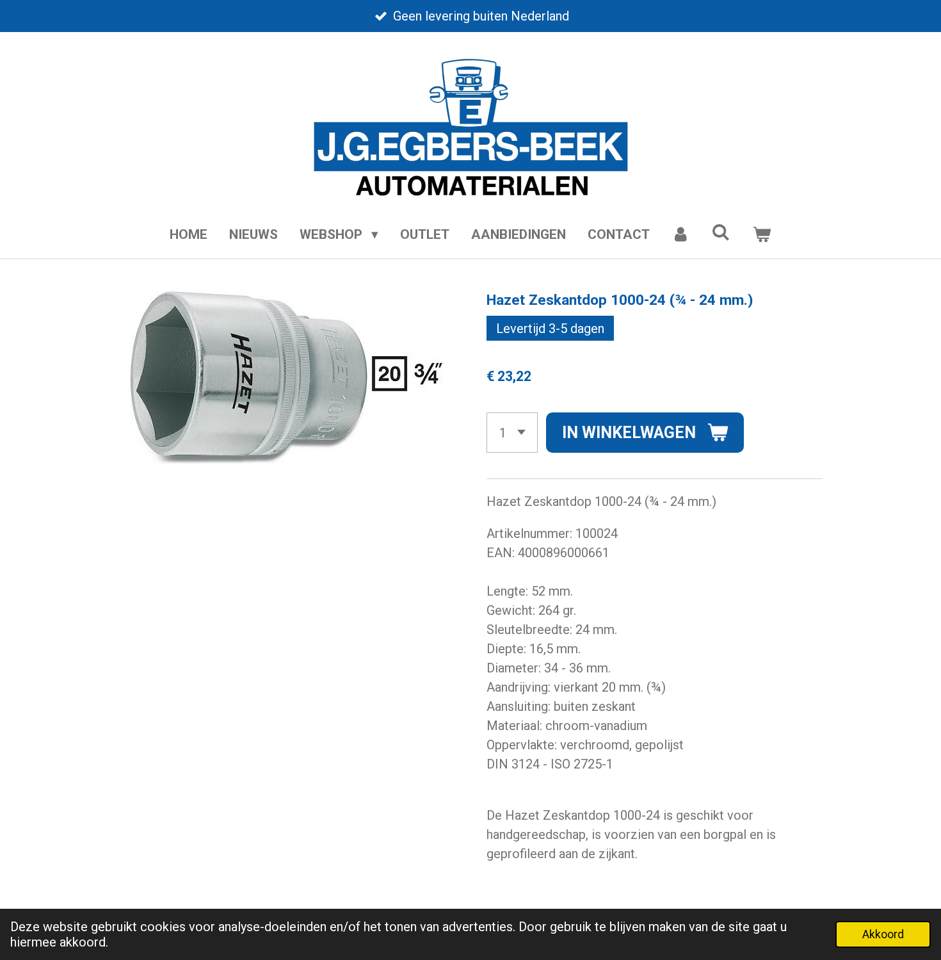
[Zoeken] (721, 232)
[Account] (681, 235)
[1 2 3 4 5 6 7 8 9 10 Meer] (512, 432)
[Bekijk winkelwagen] (761, 235)
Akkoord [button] (883, 934)
